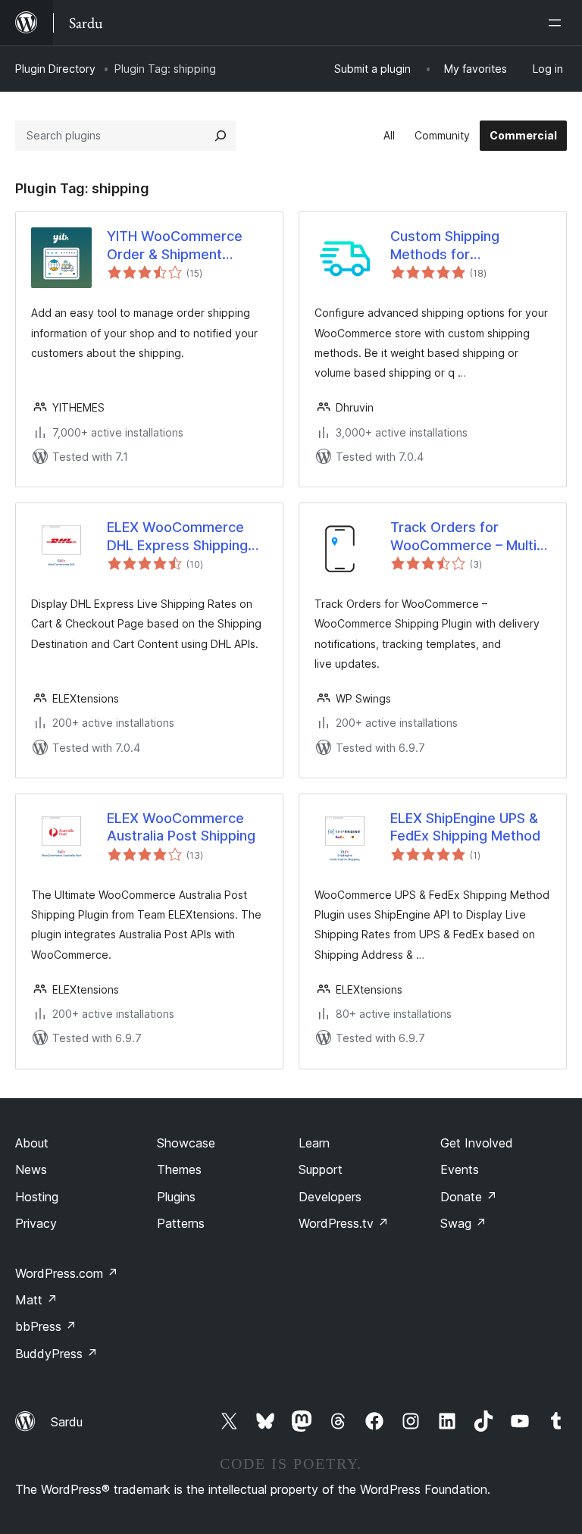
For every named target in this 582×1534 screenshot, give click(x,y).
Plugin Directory (55, 68)
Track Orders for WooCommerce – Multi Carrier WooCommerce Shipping (465, 536)
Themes (179, 1169)
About (31, 1142)
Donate (468, 1196)
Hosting (36, 1196)
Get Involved (476, 1142)
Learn (314, 1142)
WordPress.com (66, 1273)
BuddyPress (56, 1353)
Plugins (176, 1196)
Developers (330, 1196)
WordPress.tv (344, 1223)
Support (321, 1169)
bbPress (46, 1326)
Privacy (36, 1223)
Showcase (186, 1142)
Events (459, 1169)
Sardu (67, 1421)
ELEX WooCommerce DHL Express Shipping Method (177, 536)
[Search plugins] (220, 136)
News (31, 1169)
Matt (36, 1299)
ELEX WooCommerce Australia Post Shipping (181, 827)
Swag (463, 1223)
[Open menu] (558, 22)
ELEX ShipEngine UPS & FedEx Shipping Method (465, 827)
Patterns (181, 1223)
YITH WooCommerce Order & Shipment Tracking (174, 245)
